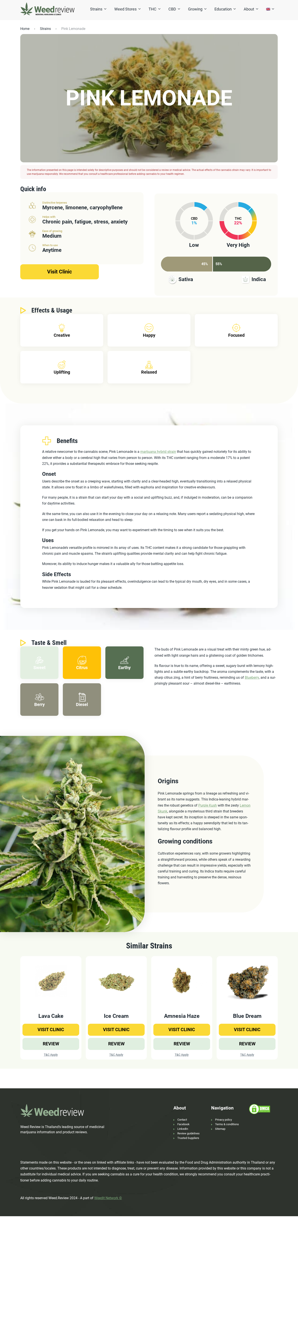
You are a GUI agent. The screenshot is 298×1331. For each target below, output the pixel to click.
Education (223, 9)
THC (152, 9)
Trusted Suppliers (188, 1138)
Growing (195, 9)
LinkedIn (182, 1128)
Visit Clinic (59, 272)
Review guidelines (188, 1133)
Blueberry (252, 677)
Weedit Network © (108, 1198)
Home (24, 29)
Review (51, 1043)
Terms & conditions (227, 1124)
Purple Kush (207, 805)
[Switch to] (268, 9)
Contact (182, 1119)
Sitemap (220, 1128)
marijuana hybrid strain (158, 452)
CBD (172, 9)
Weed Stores (125, 9)
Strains (96, 9)
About (249, 9)
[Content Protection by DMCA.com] (260, 1109)
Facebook (183, 1124)
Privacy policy (223, 1119)
